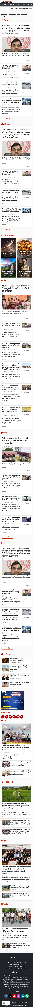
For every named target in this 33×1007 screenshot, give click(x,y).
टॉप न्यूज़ (9, 5)
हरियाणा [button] (23, 5)
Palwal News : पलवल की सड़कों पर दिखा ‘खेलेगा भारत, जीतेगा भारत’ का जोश (11, 325)
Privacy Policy (24, 1002)
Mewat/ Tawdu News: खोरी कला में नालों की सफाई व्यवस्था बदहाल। (11, 84)
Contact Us (15, 1002)
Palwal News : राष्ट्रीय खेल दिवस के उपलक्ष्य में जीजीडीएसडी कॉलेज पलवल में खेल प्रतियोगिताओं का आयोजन (11, 410)
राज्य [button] (28, 5)
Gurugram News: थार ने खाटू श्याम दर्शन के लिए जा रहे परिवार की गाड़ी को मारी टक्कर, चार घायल (11, 519)
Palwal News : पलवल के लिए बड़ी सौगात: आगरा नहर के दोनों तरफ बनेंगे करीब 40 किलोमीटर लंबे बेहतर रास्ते (20, 773)
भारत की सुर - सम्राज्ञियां (8, 254)
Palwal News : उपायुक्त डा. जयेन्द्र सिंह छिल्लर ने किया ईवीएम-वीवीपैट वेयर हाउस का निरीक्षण (20, 895)
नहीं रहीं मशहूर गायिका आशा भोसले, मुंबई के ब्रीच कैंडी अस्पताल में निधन (20, 683)
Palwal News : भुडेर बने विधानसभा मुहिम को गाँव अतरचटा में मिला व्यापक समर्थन (20, 887)
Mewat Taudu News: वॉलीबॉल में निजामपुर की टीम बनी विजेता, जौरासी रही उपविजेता (15, 288)
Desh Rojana (26, 1005)
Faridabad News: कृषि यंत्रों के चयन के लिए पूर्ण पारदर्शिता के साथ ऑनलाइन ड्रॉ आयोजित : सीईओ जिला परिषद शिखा (20, 831)
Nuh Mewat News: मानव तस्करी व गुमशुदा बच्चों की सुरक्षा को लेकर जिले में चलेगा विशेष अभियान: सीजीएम (11, 498)
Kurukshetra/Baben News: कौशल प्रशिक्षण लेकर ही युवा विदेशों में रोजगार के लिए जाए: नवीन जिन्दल (11, 100)
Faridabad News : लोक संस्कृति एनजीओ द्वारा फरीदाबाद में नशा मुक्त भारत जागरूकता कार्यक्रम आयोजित (20, 764)
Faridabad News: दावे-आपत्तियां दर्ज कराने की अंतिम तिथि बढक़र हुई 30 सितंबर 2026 (10, 67)
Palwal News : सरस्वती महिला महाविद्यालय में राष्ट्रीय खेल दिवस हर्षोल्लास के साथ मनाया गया (10, 387)
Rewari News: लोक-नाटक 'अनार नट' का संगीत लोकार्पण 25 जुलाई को (20, 659)
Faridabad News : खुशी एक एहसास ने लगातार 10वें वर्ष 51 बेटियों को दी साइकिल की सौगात (15, 747)
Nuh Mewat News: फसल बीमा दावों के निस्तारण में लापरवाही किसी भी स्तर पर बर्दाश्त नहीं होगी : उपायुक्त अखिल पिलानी (20, 822)
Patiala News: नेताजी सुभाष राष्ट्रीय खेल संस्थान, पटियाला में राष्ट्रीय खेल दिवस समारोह (11, 345)
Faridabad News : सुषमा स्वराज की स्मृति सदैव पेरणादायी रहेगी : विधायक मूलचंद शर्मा (11, 477)
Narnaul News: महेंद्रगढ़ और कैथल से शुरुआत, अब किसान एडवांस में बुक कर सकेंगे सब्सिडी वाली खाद (15, 806)
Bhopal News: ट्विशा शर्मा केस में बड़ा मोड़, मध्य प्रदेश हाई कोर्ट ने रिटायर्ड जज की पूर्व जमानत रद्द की (20, 668)
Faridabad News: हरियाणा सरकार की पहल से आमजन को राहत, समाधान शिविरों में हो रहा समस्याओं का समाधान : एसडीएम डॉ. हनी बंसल (16, 29)
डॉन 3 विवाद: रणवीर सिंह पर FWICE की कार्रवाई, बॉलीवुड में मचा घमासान (19, 676)
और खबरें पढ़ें (7, 118)
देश (14, 5)
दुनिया (17, 5)
